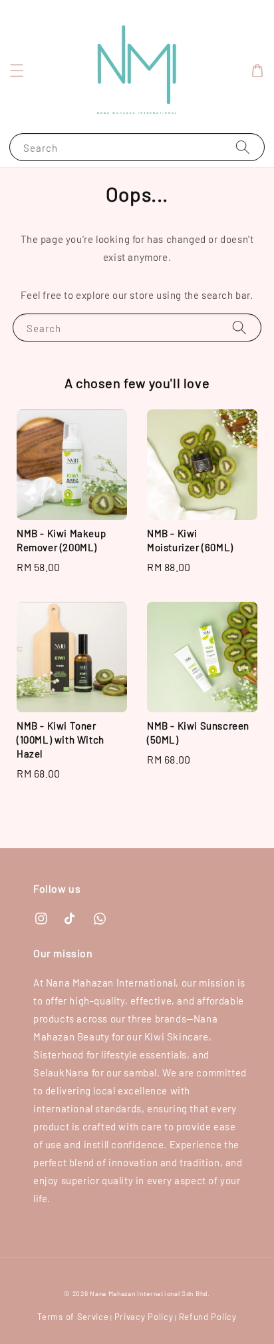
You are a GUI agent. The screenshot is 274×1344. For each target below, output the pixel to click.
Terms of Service (72, 1316)
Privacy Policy (144, 1316)
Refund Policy (208, 1316)
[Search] (242, 147)
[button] (16, 70)
